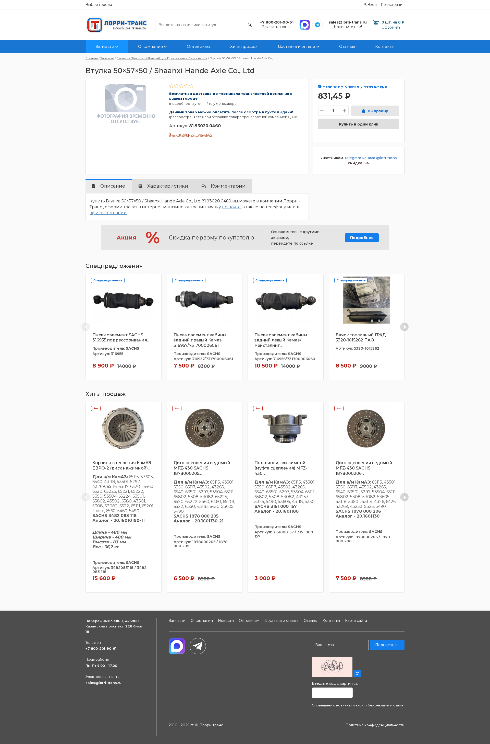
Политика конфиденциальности (375, 725)
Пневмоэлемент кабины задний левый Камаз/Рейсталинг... (280, 340)
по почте (231, 206)
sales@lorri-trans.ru (103, 683)
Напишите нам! (348, 27)
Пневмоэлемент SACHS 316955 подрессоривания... (120, 338)
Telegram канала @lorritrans (370, 158)
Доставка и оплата (296, 46)
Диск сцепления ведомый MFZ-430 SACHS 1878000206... (364, 468)
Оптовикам (198, 46)
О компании (150, 46)
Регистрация (393, 4)
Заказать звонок (277, 27)
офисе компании (108, 212)
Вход (372, 4)
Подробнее (362, 237)
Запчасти (105, 46)
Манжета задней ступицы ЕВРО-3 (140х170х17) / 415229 (446, 338)
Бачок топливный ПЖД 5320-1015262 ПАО (361, 338)
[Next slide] (404, 327)
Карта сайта (356, 620)
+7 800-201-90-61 (100, 648)
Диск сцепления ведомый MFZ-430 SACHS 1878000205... (202, 468)
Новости (226, 620)
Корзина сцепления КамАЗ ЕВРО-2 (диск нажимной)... (121, 465)
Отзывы (347, 46)
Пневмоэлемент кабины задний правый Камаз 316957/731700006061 (200, 340)
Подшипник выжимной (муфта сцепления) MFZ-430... (280, 468)
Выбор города (98, 5)
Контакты (384, 46)
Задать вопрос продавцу (190, 134)
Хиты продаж (244, 46)
